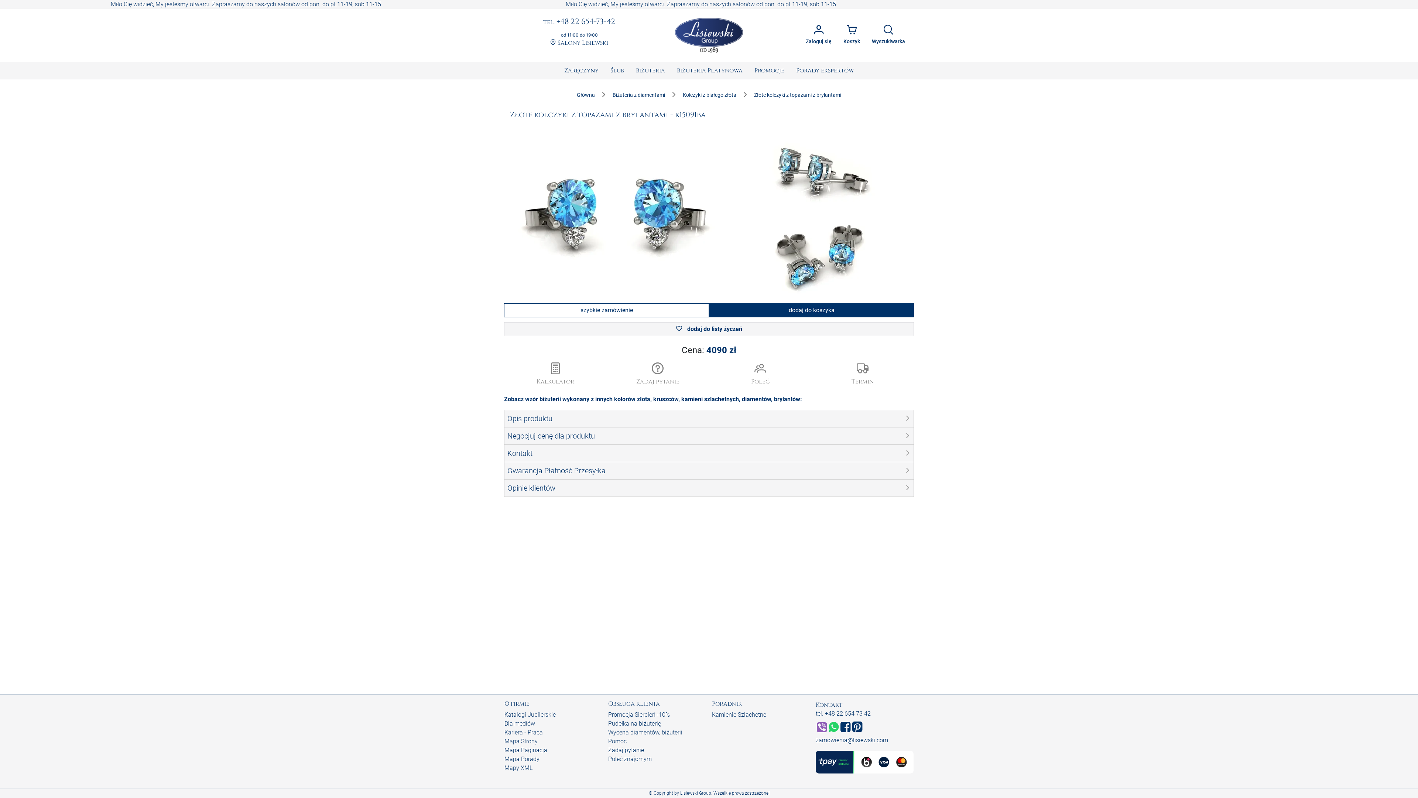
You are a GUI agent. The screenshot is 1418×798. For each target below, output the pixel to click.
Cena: (709, 350)
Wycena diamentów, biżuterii (645, 732)
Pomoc (617, 741)
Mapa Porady (522, 759)
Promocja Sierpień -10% (639, 714)
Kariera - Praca (523, 732)
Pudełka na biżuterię (634, 723)
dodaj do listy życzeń (714, 328)
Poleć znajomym (630, 759)
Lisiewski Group (695, 793)
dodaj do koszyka (812, 310)
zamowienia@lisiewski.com (852, 740)
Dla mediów (519, 723)
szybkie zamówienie (606, 310)
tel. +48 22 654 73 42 (843, 713)
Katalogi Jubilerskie (530, 714)
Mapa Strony (521, 741)
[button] (658, 374)
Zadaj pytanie (626, 750)
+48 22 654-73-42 (579, 22)
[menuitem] (581, 70)
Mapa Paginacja (525, 750)
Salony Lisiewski (582, 43)
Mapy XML (518, 767)
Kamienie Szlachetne (739, 714)
